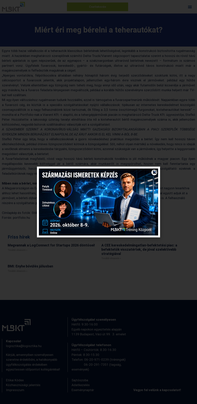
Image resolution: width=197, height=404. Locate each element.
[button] (154, 171)
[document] (98, 202)
